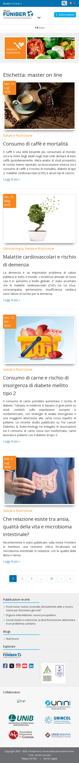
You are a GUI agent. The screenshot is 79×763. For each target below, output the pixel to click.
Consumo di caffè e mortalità (35, 143)
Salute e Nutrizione (17, 135)
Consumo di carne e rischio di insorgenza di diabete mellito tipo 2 (36, 385)
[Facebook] (5, 666)
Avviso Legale (50, 758)
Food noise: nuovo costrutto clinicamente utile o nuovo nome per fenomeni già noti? (39, 608)
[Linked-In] (31, 666)
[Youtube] (24, 666)
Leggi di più (10, 179)
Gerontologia (13, 248)
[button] (72, 3)
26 (51, 578)
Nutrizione (12, 638)
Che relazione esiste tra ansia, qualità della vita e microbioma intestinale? (37, 527)
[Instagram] (18, 666)
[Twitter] (12, 666)
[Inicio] (18, 14)
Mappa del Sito (29, 758)
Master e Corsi (11, 3)
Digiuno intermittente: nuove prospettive (31, 615)
